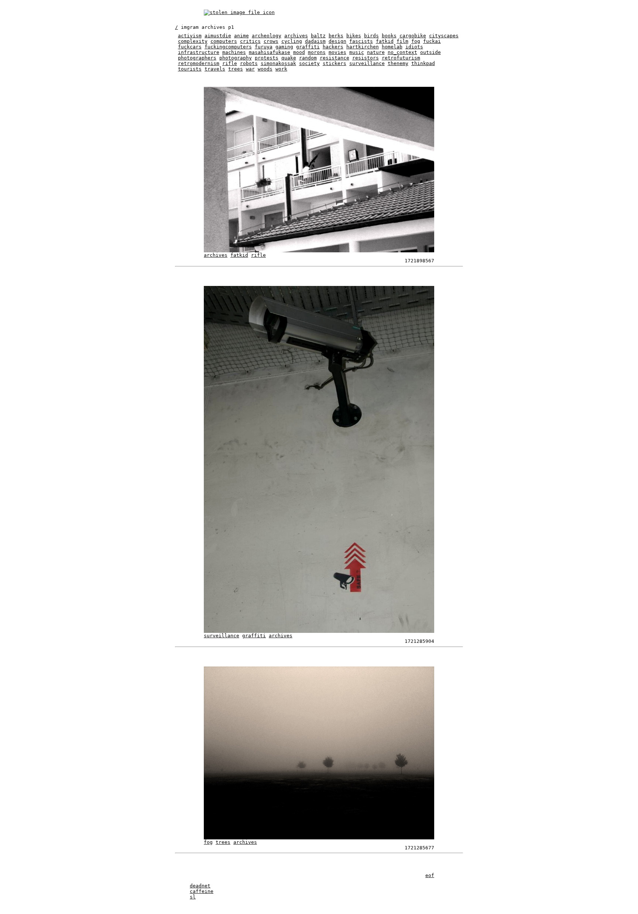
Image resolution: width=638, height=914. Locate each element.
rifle (229, 63)
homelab (392, 47)
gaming (284, 47)
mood (299, 52)
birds (371, 35)
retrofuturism (401, 58)
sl (193, 897)
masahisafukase (269, 52)
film (402, 41)
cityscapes (444, 35)
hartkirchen (362, 47)
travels (215, 69)
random (308, 58)
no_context (402, 52)
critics (250, 41)
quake (288, 58)
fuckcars (190, 47)
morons (317, 52)
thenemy (398, 63)
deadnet (200, 886)
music (356, 52)
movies (337, 52)
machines (234, 52)
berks (336, 35)
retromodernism (198, 63)
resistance (334, 58)
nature (376, 52)
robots (249, 63)
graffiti (308, 47)
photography (235, 58)
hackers (333, 47)
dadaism (315, 41)
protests (266, 58)
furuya (263, 47)
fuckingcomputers (228, 47)
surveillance (367, 63)
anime (241, 35)
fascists (361, 41)
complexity (192, 41)
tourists (190, 69)
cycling (291, 41)
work (281, 69)
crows (271, 41)
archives (296, 35)
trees (235, 69)
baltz (318, 35)
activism (190, 35)
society (309, 63)
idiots (414, 47)
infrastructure (198, 52)
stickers (334, 63)
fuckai (432, 41)
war (250, 69)
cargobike (412, 35)
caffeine (201, 891)
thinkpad (423, 63)
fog (415, 41)
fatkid (385, 41)
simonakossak (278, 63)
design (337, 41)
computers (223, 41)
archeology (266, 35)
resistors (365, 58)
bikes (353, 35)
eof (429, 875)
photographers (197, 58)
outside (430, 52)
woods (265, 69)
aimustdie (218, 35)
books (389, 35)
